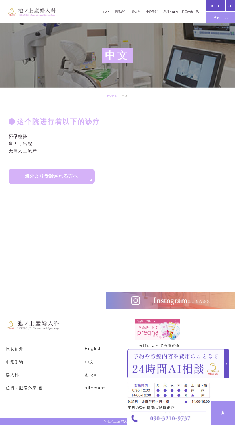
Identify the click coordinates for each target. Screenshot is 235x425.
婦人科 (136, 11)
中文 (89, 362)
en (211, 5)
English (93, 349)
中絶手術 (152, 11)
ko (230, 5)
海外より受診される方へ (52, 176)
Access (221, 17)
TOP (106, 11)
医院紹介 (120, 11)
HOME (112, 95)
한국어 (91, 375)
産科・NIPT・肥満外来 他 (181, 11)
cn (220, 5)
